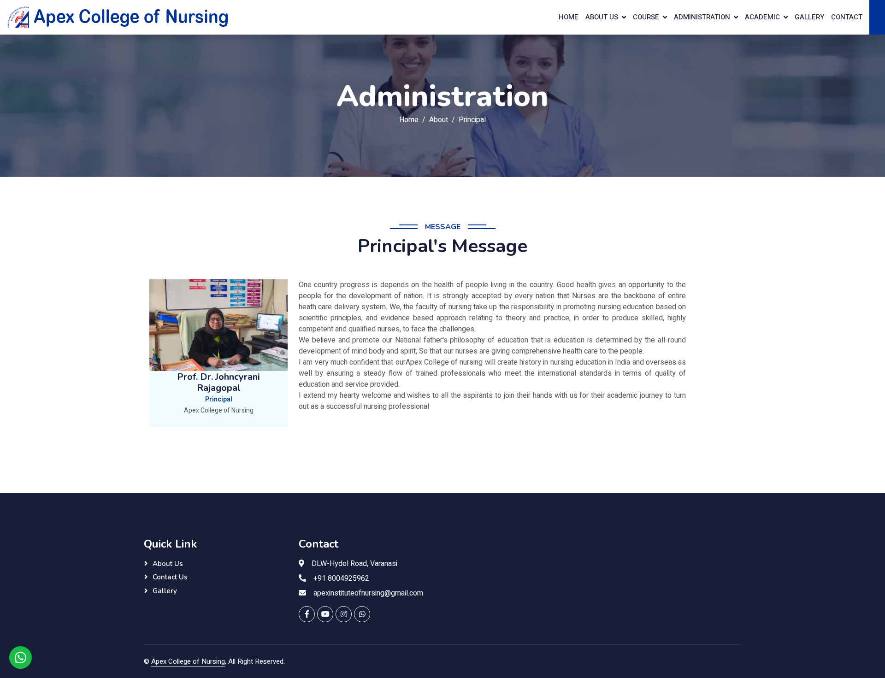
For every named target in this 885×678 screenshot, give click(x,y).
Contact (846, 17)
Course (646, 17)
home (568, 17)
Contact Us (170, 577)
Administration (702, 17)
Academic (762, 17)
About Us (168, 563)
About (438, 119)
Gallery (809, 17)
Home (409, 119)
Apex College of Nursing (188, 661)
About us (601, 17)
